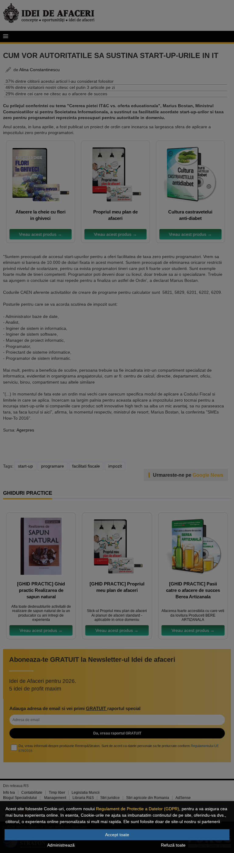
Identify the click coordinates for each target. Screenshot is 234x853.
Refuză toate (173, 845)
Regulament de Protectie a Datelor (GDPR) (137, 808)
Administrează (61, 845)
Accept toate (117, 834)
